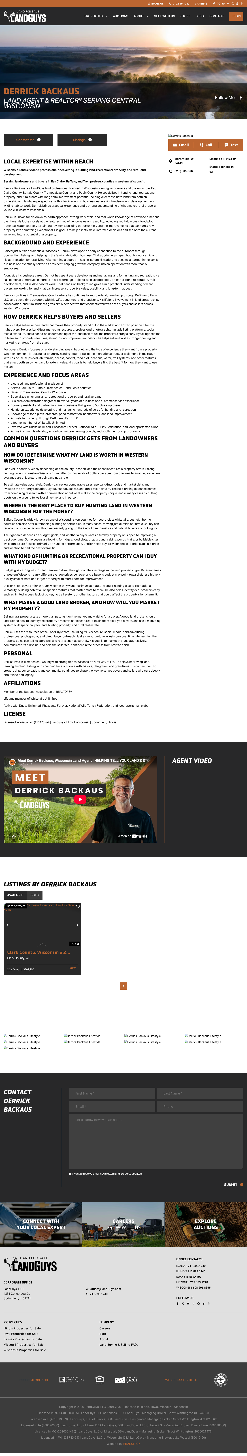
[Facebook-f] (214, 3)
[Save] (78, 906)
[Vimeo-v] (228, 3)
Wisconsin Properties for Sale (25, 1350)
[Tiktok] (237, 3)
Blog (200, 16)
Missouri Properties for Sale (24, 1345)
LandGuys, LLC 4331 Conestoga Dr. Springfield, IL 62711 (17, 1293)
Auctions (120, 16)
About (139, 16)
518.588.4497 (192, 1276)
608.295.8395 (202, 1287)
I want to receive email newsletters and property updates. (107, 1173)
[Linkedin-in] (242, 3)
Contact (216, 16)
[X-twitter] (218, 3)
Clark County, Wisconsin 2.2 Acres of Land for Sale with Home (36, 952)
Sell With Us (164, 16)
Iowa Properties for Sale (21, 1334)
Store (185, 16)
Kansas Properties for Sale (23, 1339)
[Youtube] (223, 3)
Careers (105, 1329)
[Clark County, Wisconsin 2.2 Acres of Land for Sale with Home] (42, 925)
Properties (93, 16)
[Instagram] (232, 3)
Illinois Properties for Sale (22, 1329)
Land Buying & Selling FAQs (118, 1345)
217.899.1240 (197, 1266)
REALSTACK (131, 1444)
